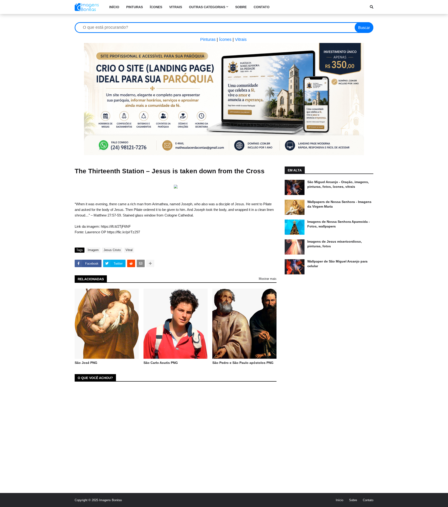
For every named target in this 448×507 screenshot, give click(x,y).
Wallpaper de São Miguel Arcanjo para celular (337, 263)
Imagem (93, 250)
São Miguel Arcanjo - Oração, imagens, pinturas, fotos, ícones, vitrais (338, 184)
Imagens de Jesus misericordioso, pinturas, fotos (334, 244)
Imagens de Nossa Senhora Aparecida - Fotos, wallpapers (338, 224)
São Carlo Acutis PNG (161, 363)
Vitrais (241, 39)
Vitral (129, 250)
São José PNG (86, 363)
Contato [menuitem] (262, 7)
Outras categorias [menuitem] (207, 7)
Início (339, 500)
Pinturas (208, 39)
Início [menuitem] (114, 7)
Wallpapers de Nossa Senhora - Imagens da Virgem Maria (339, 204)
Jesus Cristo (112, 250)
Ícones (225, 39)
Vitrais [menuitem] (175, 7)
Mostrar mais (267, 278)
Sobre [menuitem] (241, 7)
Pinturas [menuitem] (134, 7)
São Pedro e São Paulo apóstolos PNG (242, 363)
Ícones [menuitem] (156, 7)
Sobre (353, 500)
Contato (368, 500)
